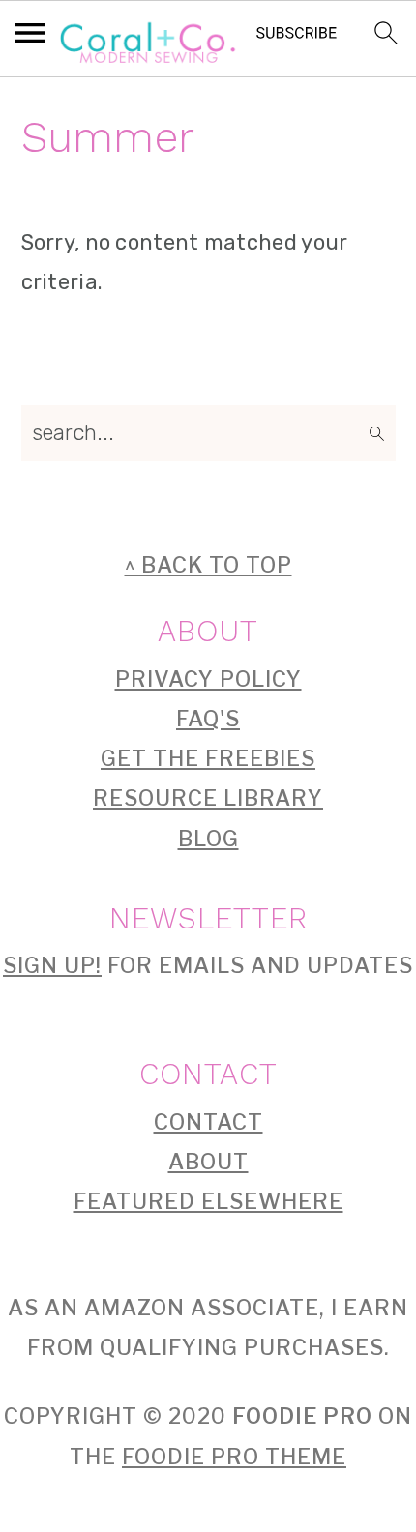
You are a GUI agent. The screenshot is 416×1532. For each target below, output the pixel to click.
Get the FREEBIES (208, 758)
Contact (208, 1121)
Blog (208, 838)
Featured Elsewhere (208, 1201)
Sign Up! (52, 965)
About (208, 1161)
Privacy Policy (208, 679)
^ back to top (208, 564)
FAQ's (208, 718)
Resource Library (208, 797)
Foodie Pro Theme (234, 1456)
